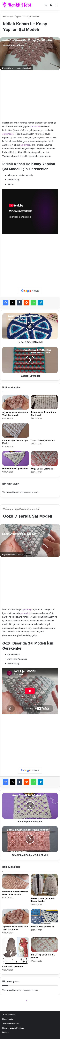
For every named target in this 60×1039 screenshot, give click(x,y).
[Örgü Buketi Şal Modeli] (44, 458)
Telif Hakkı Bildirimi (10, 1023)
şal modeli (35, 126)
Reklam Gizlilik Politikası (13, 1028)
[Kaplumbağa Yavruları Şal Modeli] (15, 430)
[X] (12, 302)
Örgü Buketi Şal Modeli (42, 469)
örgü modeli (7, 134)
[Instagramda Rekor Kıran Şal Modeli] (44, 402)
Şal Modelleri (33, 16)
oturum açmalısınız (30, 492)
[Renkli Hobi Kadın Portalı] (17, 5)
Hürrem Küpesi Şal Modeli (15, 468)
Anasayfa (9, 16)
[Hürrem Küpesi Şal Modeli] (15, 458)
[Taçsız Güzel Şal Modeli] (44, 430)
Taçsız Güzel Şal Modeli (43, 440)
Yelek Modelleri (9, 1014)
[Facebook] (5, 302)
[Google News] (30, 291)
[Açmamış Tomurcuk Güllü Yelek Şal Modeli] (15, 402)
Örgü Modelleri (21, 16)
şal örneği (25, 145)
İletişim (5, 1032)
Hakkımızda (7, 1019)
